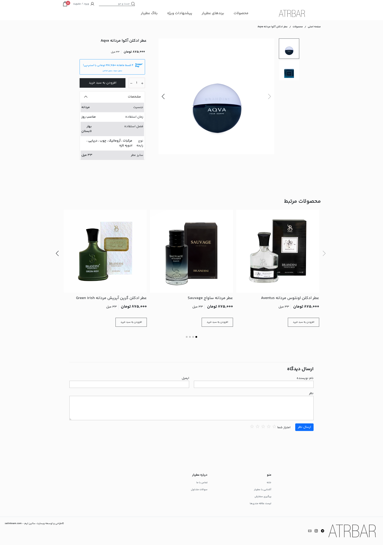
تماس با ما (201, 483)
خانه (269, 483)
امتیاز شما (283, 427)
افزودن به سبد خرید (102, 82)
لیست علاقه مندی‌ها (260, 504)
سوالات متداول (199, 490)
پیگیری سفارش (263, 497)
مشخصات (134, 96)
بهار (89, 126)
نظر (311, 393)
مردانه (85, 107)
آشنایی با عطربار (262, 490)
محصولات (241, 13)
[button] (163, 96)
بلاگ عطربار (149, 13)
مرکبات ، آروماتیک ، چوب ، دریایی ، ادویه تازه (109, 143)
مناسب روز (88, 116)
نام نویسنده (305, 378)
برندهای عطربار (213, 13)
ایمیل (185, 378)
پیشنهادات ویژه (179, 13)
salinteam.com (13, 523)
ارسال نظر (304, 427)
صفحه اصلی (314, 27)
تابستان (86, 131)
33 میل (86, 155)
